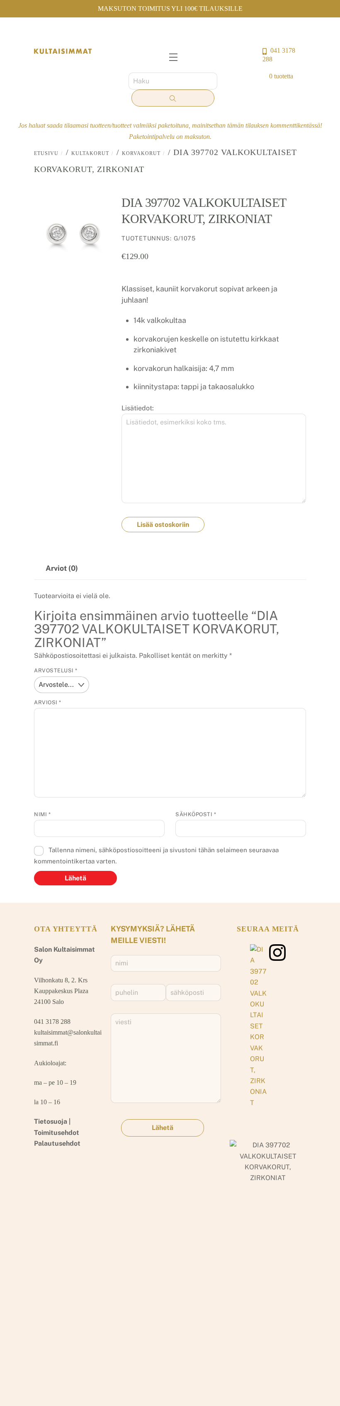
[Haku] (172, 98)
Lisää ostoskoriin (163, 524)
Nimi (42, 814)
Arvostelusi (56, 670)
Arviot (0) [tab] (62, 568)
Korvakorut (141, 153)
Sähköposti (195, 814)
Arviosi (47, 702)
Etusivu (46, 153)
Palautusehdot (57, 1143)
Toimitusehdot (56, 1133)
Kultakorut (90, 153)
